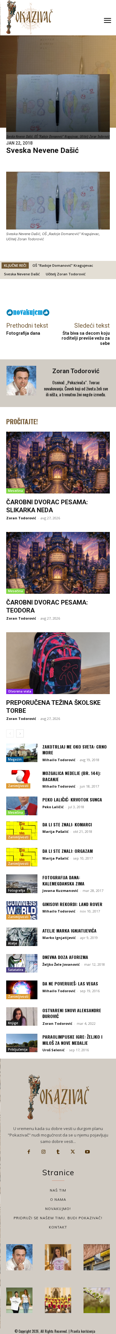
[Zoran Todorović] (21, 383)
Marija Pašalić (55, 831)
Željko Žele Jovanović (61, 964)
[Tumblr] (58, 1152)
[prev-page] (10, 733)
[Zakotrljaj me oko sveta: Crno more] (21, 753)
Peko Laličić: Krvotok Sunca (72, 799)
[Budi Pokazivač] (19, 1300)
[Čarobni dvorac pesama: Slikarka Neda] (58, 462)
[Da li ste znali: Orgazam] (21, 857)
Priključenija (18, 1049)
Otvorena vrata (19, 691)
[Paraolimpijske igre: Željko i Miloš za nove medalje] (21, 1043)
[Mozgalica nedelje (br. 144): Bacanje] (21, 779)
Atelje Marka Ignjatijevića (69, 930)
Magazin (15, 759)
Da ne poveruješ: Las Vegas (70, 983)
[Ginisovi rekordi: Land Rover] (21, 910)
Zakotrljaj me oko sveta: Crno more (74, 749)
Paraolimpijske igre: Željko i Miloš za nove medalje (72, 1039)
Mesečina (15, 491)
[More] (77, 295)
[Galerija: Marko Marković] (97, 1300)
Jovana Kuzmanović (60, 890)
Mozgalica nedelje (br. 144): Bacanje (71, 776)
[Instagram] (43, 1152)
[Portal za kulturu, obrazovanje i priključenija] (29, 17)
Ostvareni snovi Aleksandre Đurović (71, 1013)
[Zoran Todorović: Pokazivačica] (97, 1257)
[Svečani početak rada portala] (58, 1300)
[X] (73, 1152)
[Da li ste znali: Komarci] (21, 830)
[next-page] (20, 733)
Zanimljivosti (18, 786)
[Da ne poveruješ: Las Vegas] (21, 990)
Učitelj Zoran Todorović (65, 274)
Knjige (13, 1023)
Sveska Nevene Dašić (22, 274)
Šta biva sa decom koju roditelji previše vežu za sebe (86, 338)
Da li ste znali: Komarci (67, 824)
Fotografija (16, 890)
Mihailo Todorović (58, 759)
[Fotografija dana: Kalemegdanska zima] (21, 883)
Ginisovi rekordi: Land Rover (72, 904)
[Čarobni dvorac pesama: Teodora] (58, 563)
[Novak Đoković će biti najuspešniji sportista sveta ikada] (19, 1257)
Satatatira (15, 970)
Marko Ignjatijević (59, 937)
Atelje (12, 943)
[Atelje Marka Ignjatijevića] (21, 937)
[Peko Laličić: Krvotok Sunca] (21, 806)
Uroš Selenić (53, 1050)
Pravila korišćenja (82, 1331)
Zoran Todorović (75, 371)
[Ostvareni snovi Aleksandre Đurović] (21, 1016)
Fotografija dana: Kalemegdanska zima (63, 880)
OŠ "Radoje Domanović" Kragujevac (62, 265)
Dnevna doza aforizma (65, 957)
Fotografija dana (23, 333)
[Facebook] (29, 1152)
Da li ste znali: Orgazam (67, 851)
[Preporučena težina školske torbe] (58, 663)
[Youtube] (87, 1152)
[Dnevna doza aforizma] (21, 963)
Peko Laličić (53, 807)
